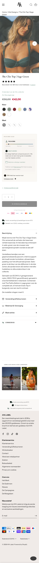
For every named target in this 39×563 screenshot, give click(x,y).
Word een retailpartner (11, 457)
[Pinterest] (17, 434)
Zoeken (5, 460)
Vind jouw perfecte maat (11, 188)
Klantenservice (8, 443)
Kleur (4, 105)
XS (4, 125)
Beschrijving (7, 233)
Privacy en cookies (9, 470)
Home (4, 12)
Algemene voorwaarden (11, 467)
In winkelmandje (19, 204)
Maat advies (10, 313)
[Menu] (3, 4)
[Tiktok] (12, 434)
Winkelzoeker (7, 450)
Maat (4, 120)
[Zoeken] (31, 5)
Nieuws (5, 487)
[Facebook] (3, 434)
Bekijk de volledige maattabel (16, 162)
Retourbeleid (7, 463)
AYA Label (10, 544)
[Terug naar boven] (33, 558)
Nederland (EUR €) (8, 539)
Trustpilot (32, 85)
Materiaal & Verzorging (14, 306)
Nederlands (24, 539)
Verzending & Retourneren (15, 299)
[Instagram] (8, 434)
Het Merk (5, 480)
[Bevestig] (36, 516)
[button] (4, 43)
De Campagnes (8, 490)
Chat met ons (17, 167)
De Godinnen (7, 484)
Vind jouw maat (8, 179)
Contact (5, 453)
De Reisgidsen (7, 494)
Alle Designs (13, 12)
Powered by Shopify (20, 544)
